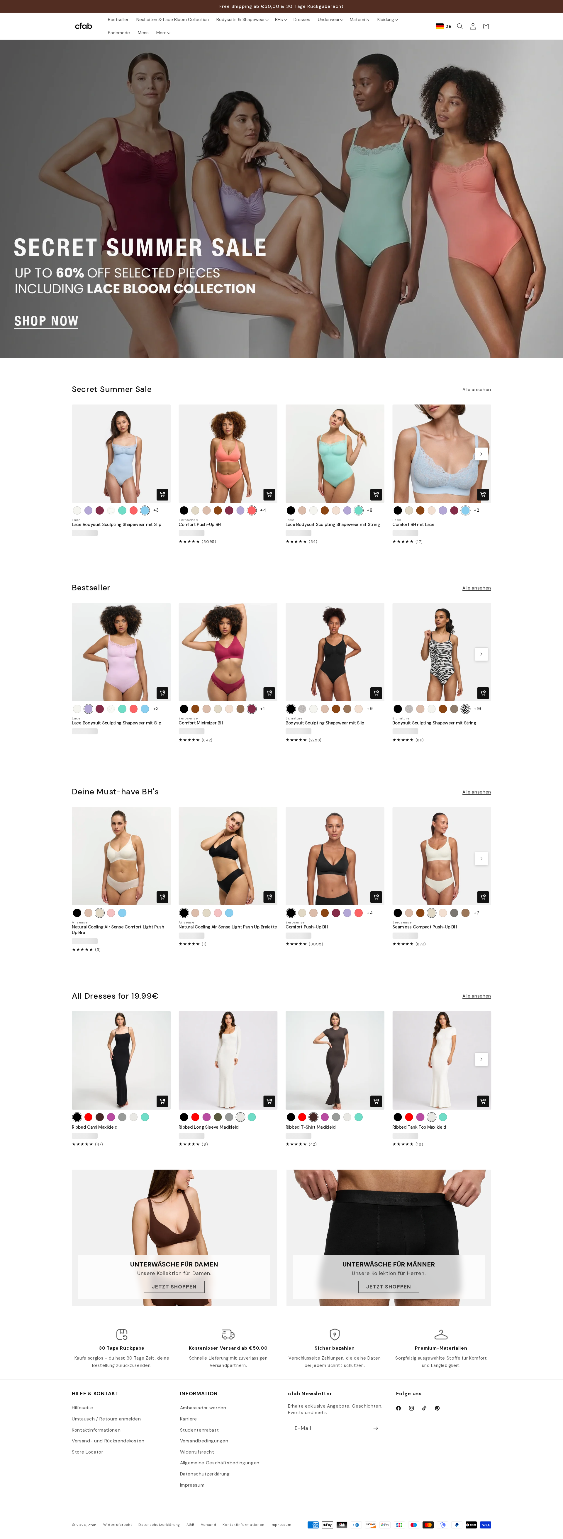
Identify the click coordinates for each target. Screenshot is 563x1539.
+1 (262, 709)
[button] (242, 19)
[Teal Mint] (122, 510)
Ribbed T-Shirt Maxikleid (311, 1127)
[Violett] (111, 1117)
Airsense (79, 922)
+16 (477, 709)
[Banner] (281, 199)
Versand (208, 1524)
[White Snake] (302, 709)
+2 (476, 510)
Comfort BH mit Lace (413, 524)
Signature (294, 718)
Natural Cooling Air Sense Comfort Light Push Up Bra (118, 929)
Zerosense (188, 520)
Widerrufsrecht (197, 1452)
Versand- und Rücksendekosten (108, 1441)
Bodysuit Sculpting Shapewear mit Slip (325, 723)
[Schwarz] (184, 510)
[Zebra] (465, 709)
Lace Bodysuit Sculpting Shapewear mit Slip (116, 524)
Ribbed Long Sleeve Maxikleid (209, 1127)
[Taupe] (454, 709)
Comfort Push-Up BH (200, 524)
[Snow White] (134, 1117)
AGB (190, 1524)
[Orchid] (88, 510)
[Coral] (134, 510)
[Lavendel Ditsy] (111, 510)
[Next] (481, 454)
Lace (76, 520)
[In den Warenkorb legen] (162, 495)
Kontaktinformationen (96, 1430)
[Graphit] (454, 913)
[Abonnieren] (376, 1428)
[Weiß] (77, 510)
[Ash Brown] (100, 1117)
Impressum (192, 1485)
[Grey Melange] (122, 1117)
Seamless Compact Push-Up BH (424, 927)
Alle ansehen (476, 390)
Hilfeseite (82, 1408)
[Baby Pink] (111, 913)
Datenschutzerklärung (205, 1474)
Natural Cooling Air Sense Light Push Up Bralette (228, 927)
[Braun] (218, 510)
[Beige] (206, 510)
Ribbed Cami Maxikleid (95, 1127)
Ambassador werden (203, 1408)
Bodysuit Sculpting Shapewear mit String (434, 723)
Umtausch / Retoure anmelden (106, 1419)
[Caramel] (240, 709)
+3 (156, 510)
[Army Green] (218, 1117)
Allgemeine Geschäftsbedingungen (220, 1463)
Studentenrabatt (199, 1430)
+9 (370, 709)
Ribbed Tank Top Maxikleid (419, 1127)
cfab (92, 1525)
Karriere (188, 1419)
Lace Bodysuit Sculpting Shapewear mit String (333, 524)
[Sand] (336, 510)
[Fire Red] (88, 1117)
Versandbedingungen (204, 1441)
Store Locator (87, 1452)
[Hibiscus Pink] (100, 510)
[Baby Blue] (145, 510)
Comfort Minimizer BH (201, 723)
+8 (369, 510)
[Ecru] (195, 510)
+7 (476, 913)
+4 (263, 510)
